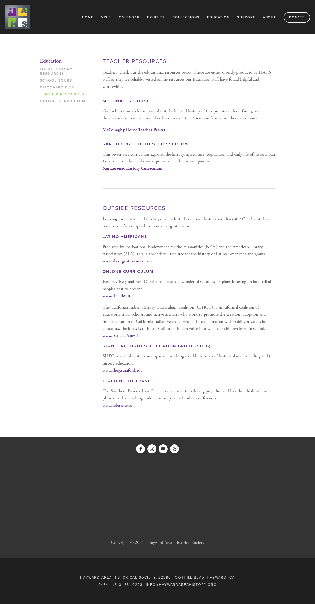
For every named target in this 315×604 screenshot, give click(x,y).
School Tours (56, 80)
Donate (297, 17)
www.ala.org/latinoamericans (127, 261)
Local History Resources (56, 71)
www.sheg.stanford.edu (122, 370)
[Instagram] (151, 448)
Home (88, 17)
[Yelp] (174, 448)
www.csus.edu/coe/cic (121, 335)
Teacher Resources (62, 94)
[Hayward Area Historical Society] (163, 448)
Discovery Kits (57, 87)
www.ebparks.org (117, 295)
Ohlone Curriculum (63, 101)
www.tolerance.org (119, 405)
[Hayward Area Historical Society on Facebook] (140, 448)
